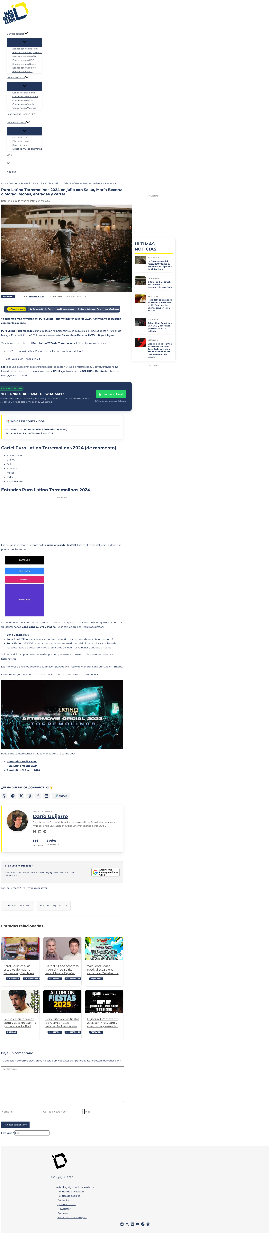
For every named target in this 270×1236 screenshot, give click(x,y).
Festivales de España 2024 (22, 358)
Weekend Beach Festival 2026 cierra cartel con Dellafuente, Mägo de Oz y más (103, 969)
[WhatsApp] (4, 796)
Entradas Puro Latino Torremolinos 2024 (29, 433)
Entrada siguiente (53, 905)
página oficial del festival (60, 545)
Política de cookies (69, 1195)
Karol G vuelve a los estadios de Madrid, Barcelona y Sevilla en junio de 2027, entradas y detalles (20, 969)
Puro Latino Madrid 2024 (22, 765)
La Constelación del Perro (41, 309)
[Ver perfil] (17, 831)
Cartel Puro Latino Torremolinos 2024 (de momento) (36, 429)
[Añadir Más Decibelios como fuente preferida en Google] (105, 872)
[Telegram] (13, 796)
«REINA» (56, 371)
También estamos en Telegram (112, 401)
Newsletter (64, 1208)
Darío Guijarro (50, 816)
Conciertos (13, 979)
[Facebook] (38, 796)
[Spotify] (44, 831)
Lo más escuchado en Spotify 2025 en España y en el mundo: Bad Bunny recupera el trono (20, 1022)
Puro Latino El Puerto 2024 (23, 770)
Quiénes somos (67, 1204)
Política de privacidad (71, 1191)
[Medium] (148, 1225)
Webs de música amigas (72, 1217)
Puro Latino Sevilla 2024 (22, 761)
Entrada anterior (17, 905)
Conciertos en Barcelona (37, 979)
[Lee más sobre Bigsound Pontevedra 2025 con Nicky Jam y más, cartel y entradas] (104, 1001)
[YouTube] (137, 1225)
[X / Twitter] (21, 796)
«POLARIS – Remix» (92, 371)
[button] (26, 34)
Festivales (8, 296)
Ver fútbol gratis (112, 309)
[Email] (34, 831)
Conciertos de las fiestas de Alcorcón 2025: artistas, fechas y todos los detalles (62, 1022)
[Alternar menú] (24, 42)
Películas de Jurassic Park (89, 309)
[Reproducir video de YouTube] (62, 714)
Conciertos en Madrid (77, 1032)
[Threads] (29, 796)
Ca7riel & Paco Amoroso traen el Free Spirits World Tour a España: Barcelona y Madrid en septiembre (62, 969)
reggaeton (41, 888)
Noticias (11, 1032)
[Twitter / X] (127, 1225)
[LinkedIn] (46, 796)
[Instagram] (132, 1225)
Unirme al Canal (113, 394)
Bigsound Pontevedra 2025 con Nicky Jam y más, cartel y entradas (102, 1022)
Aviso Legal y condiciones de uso (75, 1187)
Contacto (63, 1200)
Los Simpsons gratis (65, 309)
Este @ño (7, 1133)
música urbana (10, 888)
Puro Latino (27, 888)
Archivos (63, 1213)
